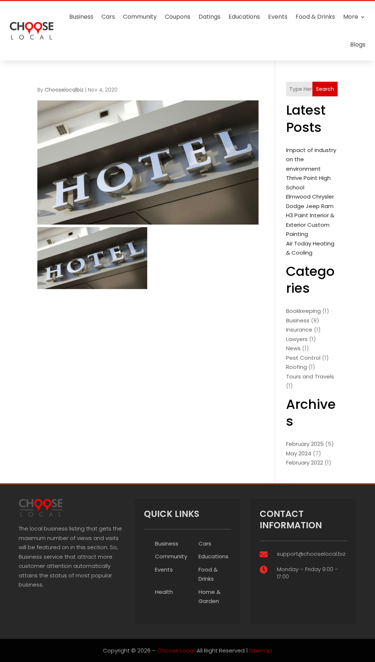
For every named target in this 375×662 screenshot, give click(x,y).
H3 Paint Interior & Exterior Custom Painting (310, 224)
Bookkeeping (303, 311)
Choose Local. (176, 650)
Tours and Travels (310, 376)
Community (140, 16)
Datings (209, 16)
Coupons (177, 16)
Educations (244, 16)
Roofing (296, 367)
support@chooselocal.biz (311, 554)
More (350, 16)
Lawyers (297, 339)
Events (277, 16)
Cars (108, 16)
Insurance (299, 329)
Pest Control (303, 358)
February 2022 (304, 462)
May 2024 (298, 453)
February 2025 (305, 444)
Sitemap (260, 650)
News (293, 348)
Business (81, 16)
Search (325, 89)
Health (164, 592)
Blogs (357, 44)
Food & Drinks (315, 16)
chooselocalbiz (64, 89)
